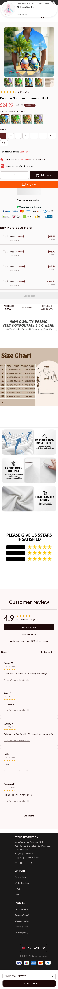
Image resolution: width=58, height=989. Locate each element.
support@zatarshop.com (27, 857)
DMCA (18, 894)
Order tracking (22, 883)
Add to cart (29, 983)
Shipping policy (22, 920)
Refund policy (21, 932)
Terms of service (23, 915)
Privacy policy (21, 909)
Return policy (21, 926)
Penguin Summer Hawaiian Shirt (17, 680)
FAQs (17, 888)
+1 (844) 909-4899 (24, 853)
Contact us (20, 877)
